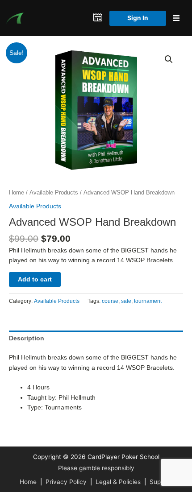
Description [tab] (26, 338)
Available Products (53, 193)
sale (126, 301)
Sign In (137, 17)
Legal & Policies (118, 481)
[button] (169, 59)
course (110, 301)
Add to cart (35, 279)
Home (16, 193)
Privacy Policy (66, 481)
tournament (148, 301)
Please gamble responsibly (96, 467)
